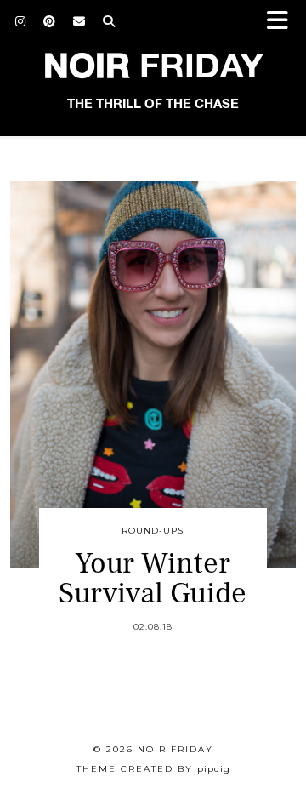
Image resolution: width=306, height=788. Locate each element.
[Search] (109, 21)
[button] (283, 22)
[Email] (79, 21)
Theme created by (153, 768)
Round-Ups (153, 530)
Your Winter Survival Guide (152, 579)
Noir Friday (175, 749)
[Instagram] (20, 21)
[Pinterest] (49, 21)
